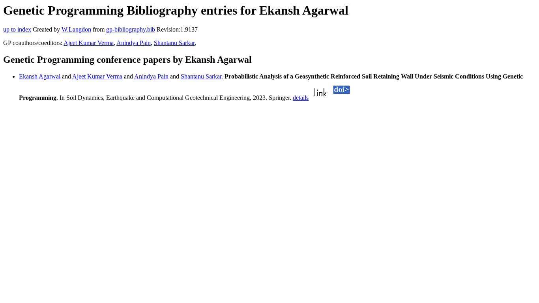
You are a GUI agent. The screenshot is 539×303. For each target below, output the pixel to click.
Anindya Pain (133, 42)
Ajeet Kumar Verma (89, 42)
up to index (17, 29)
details (301, 97)
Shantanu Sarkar (174, 42)
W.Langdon (76, 29)
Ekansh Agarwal (39, 76)
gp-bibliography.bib (130, 29)
